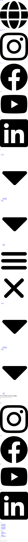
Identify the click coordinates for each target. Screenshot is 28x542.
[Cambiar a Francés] (4, 245)
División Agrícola (5, 346)
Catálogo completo (3, 524)
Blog (1, 348)
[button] (14, 274)
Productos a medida (5, 199)
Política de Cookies (3, 533)
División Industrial (5, 198)
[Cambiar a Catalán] (4, 244)
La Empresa (2, 154)
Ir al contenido (1, 0)
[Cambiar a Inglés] (4, 393)
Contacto (2, 200)
